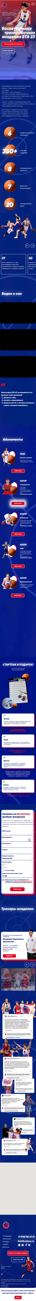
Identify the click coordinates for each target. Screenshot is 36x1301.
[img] (4, 4)
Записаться (17, 889)
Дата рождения (7, 837)
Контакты (6, 1247)
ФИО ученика (6, 831)
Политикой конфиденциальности (23, 881)
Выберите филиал (8, 856)
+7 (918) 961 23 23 (26, 1237)
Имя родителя (6, 843)
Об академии (7, 1236)
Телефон (5, 849)
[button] (13, 44)
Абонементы (7, 1239)
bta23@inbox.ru (26, 1241)
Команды (6, 1241)
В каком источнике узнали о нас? (12, 873)
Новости (5, 1244)
